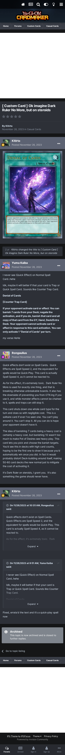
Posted (27, 144)
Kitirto (9, 125)
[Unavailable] (32, 194)
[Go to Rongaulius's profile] (6, 354)
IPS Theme (12, 736)
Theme (36, 736)
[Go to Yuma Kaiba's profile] (6, 265)
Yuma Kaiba (20, 263)
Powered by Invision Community (32, 739)
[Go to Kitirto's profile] (6, 142)
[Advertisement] (32, 65)
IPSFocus (25, 736)
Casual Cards (34, 129)
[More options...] (58, 144)
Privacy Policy (51, 736)
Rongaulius (19, 353)
